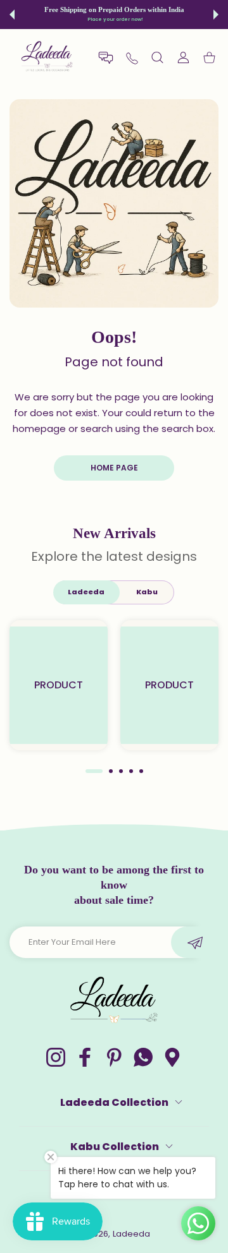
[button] (12, 14)
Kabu (147, 592)
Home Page (114, 467)
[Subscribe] (194, 942)
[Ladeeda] (48, 57)
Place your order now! (115, 19)
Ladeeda (86, 592)
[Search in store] (157, 57)
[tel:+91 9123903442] (132, 58)
